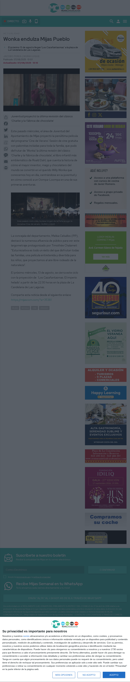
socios (26, 636)
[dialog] (65, 649)
